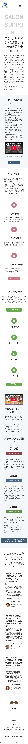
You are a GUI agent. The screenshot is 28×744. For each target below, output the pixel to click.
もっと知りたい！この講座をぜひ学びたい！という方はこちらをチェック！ (14, 540)
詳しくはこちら (14, 162)
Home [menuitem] (14, 708)
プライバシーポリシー (14, 724)
